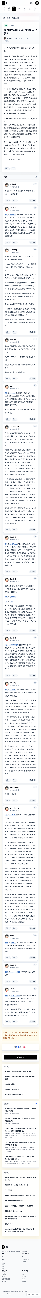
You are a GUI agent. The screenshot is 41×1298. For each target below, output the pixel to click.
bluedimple (14, 645)
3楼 (6, 544)
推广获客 (4, 1276)
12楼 (6, 995)
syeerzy (13, 393)
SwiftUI (24, 1281)
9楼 (6, 815)
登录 (31, 3)
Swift (23, 1279)
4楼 (6, 393)
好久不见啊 (8, 1190)
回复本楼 (32, 200)
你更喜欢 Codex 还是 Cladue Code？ (17, 1185)
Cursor (24, 1262)
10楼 (6, 942)
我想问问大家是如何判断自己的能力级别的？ (19, 1071)
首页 (4, 18)
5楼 (6, 601)
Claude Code (25, 1259)
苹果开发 (25, 1271)
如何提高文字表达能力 (12, 1089)
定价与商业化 (5, 1281)
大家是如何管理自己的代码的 (14, 1095)
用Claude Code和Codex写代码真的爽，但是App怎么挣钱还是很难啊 (20, 1217)
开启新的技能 (15, 18)
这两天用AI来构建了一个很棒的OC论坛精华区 (19, 1206)
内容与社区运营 (6, 1279)
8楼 (6, 689)
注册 (37, 3)
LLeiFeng (13, 544)
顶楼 (29, 1294)
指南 (3, 1269)
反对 (13, 169)
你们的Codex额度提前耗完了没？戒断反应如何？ (20, 1195)
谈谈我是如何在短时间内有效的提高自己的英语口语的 (20, 1078)
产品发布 (4, 1274)
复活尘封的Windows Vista (13, 1211)
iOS (23, 1274)
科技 (36, 1104)
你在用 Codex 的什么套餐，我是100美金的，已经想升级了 (20, 1178)
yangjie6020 (15, 972)
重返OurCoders (10, 1224)
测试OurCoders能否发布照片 (14, 1201)
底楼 (33, 1294)
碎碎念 (3, 1264)
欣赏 (6, 169)
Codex (24, 1257)
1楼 (6, 215)
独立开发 (4, 1271)
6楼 (6, 645)
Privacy (4, 1294)
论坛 (8, 18)
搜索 (3, 1266)
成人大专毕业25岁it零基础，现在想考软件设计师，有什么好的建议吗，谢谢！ (19, 1230)
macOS (24, 1276)
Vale (11, 601)
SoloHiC (13, 689)
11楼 (6, 972)
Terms (9, 1294)
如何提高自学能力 (10, 1084)
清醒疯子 (13, 215)
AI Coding (25, 1253)
